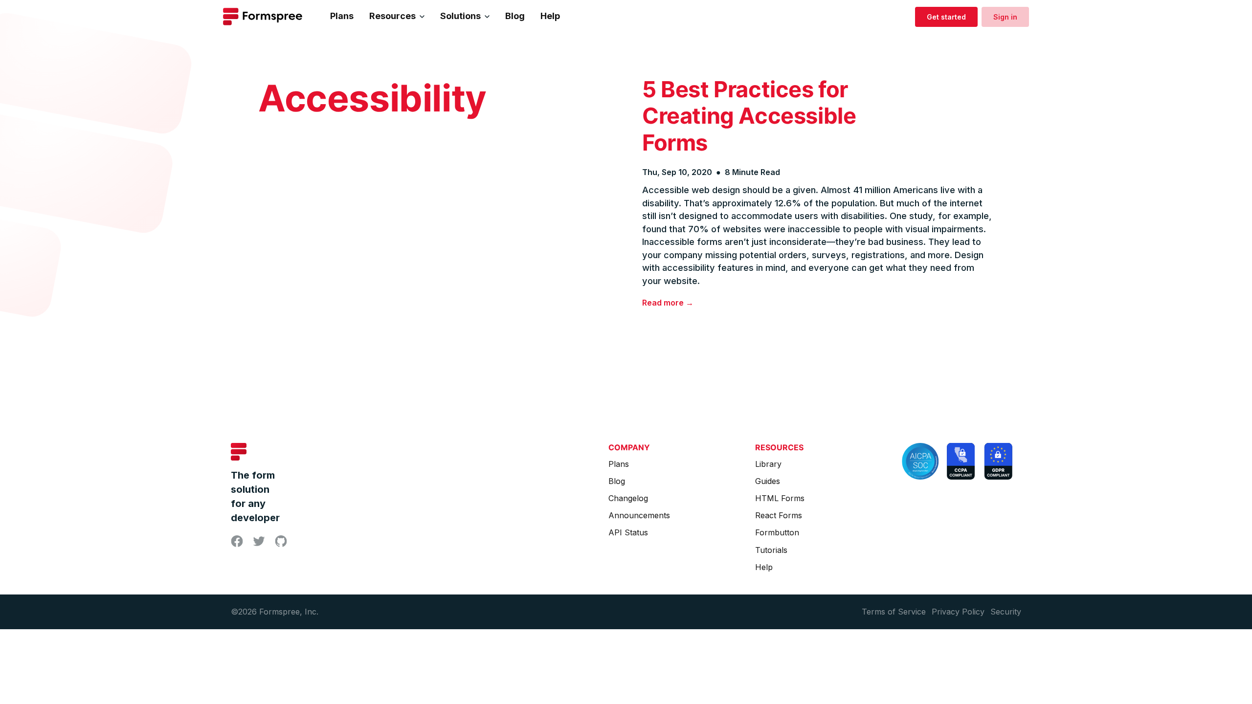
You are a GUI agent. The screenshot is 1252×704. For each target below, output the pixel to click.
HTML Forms (780, 498)
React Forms (778, 515)
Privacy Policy (958, 611)
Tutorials (771, 550)
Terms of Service (894, 611)
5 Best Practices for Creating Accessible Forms (749, 116)
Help (550, 16)
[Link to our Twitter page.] (259, 542)
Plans (342, 16)
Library (768, 464)
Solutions (460, 16)
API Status (628, 532)
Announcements (639, 515)
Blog (515, 16)
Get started (946, 17)
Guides (767, 481)
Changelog (628, 498)
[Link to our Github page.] (281, 543)
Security (1005, 611)
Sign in (1005, 17)
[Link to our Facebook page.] (237, 543)
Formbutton (777, 532)
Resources (392, 16)
